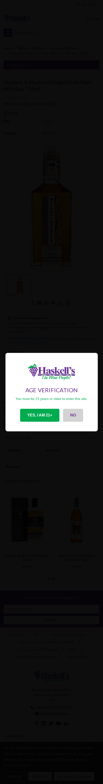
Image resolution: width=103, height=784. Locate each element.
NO (73, 415)
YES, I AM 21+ (39, 415)
